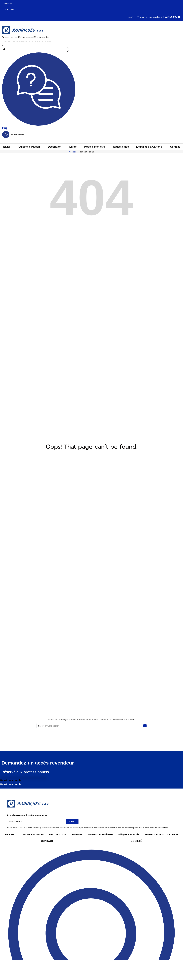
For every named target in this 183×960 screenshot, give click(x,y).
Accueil (72, 152)
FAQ (4, 128)
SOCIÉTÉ (132, 17)
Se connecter (17, 134)
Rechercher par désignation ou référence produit (25, 37)
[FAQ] (38, 125)
